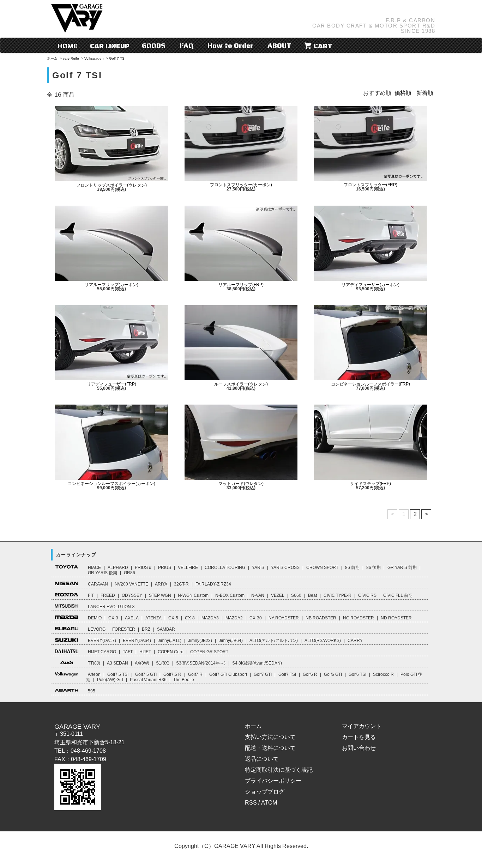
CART (322, 45)
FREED (108, 595)
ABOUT (279, 45)
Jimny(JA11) (169, 640)
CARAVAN (98, 584)
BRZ (146, 629)
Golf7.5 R (172, 674)
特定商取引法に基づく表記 (279, 770)
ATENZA (153, 618)
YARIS (258, 567)
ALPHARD (118, 567)
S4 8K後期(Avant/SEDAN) (257, 663)
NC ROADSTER (358, 618)
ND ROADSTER (396, 618)
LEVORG (97, 629)
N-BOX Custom (230, 595)
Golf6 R (310, 674)
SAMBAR (166, 629)
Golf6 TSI (357, 674)
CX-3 (113, 618)
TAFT (128, 651)
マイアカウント (361, 726)
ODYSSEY (132, 595)
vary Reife (71, 58)
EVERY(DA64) (137, 640)
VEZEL (277, 595)
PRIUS (164, 567)
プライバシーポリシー (273, 781)
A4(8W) (142, 663)
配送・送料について (270, 748)
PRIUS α (143, 567)
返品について (262, 759)
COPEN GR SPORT (209, 651)
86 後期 (373, 567)
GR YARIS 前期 (402, 567)
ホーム (52, 58)
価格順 (402, 93)
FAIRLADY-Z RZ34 (213, 584)
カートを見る (359, 737)
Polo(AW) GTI (110, 679)
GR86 (129, 572)
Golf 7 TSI (117, 58)
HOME (68, 45)
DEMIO (95, 618)
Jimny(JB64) (231, 640)
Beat (312, 595)
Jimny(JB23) (200, 640)
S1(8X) (162, 663)
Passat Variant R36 (148, 679)
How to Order (230, 45)
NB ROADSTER (321, 618)
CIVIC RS (367, 595)
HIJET (145, 651)
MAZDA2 (234, 618)
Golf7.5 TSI (117, 674)
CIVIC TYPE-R (337, 595)
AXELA (132, 618)
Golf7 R (195, 674)
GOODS (153, 45)
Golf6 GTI (333, 674)
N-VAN (257, 595)
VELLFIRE (188, 567)
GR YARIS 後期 (102, 572)
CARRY (355, 640)
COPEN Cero (170, 651)
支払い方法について (270, 737)
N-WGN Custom (193, 595)
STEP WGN (160, 595)
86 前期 (352, 567)
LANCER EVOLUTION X (111, 606)
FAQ (186, 45)
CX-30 (255, 618)
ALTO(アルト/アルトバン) (273, 640)
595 (91, 691)
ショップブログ (264, 792)
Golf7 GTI (263, 674)
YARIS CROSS (285, 567)
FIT (91, 595)
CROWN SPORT (322, 567)
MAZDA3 (210, 618)
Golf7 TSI (287, 674)
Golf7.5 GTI (146, 674)
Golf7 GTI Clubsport (228, 674)
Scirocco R (383, 674)
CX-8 (190, 618)
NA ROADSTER (284, 618)
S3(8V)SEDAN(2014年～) (200, 663)
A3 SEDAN (117, 663)
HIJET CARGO (102, 651)
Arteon (94, 674)
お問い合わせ (359, 748)
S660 (296, 595)
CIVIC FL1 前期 (397, 595)
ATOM (269, 803)
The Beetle (183, 679)
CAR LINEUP (109, 45)
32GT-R (181, 584)
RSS (251, 803)
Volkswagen (94, 58)
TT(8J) (94, 663)
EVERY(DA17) (102, 640)
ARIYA (161, 584)
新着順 (424, 93)
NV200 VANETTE (131, 584)
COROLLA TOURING (225, 567)
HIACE (94, 567)
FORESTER (123, 629)
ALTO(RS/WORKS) (323, 640)
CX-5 (173, 618)
